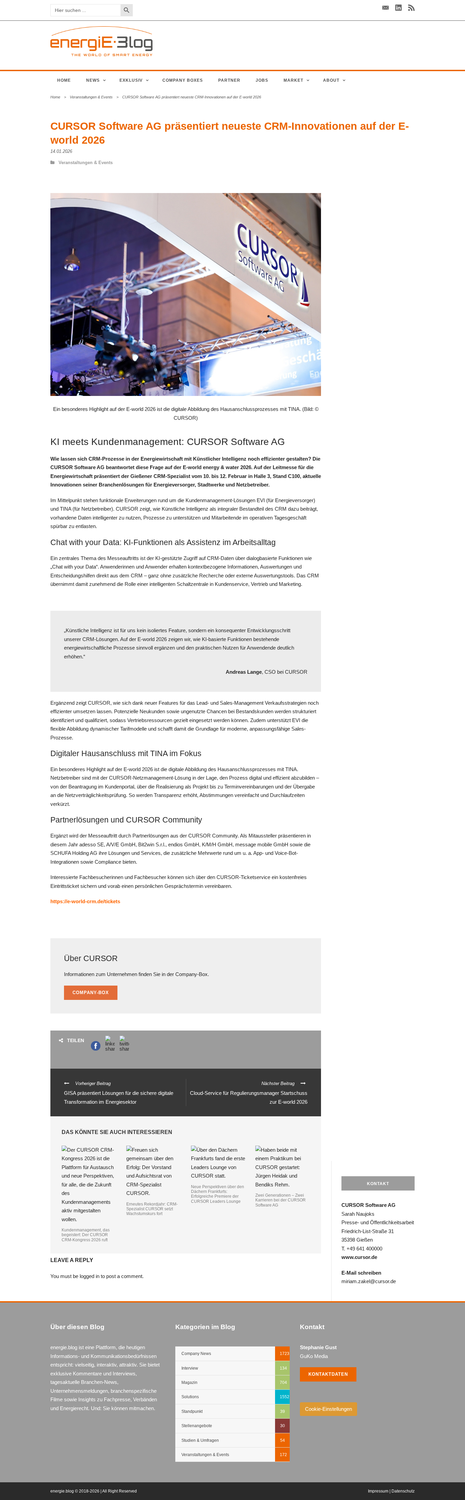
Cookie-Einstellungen (328, 1409)
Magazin (189, 1382)
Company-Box (91, 992)
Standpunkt (192, 1411)
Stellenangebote (196, 1425)
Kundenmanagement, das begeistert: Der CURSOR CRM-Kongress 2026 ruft (86, 1235)
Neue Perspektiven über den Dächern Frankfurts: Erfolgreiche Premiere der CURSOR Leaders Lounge (217, 1194)
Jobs (262, 80)
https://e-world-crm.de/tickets (85, 901)
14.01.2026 (61, 151)
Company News (196, 1353)
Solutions (190, 1396)
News (93, 80)
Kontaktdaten (328, 1374)
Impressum (378, 1491)
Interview (189, 1368)
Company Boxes (182, 80)
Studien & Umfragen (200, 1440)
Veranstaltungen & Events (91, 97)
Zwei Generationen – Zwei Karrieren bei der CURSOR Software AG (280, 1200)
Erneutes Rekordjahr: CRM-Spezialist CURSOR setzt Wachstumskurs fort (152, 1209)
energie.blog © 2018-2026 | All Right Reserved (93, 1491)
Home (64, 80)
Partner (229, 80)
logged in (89, 1276)
